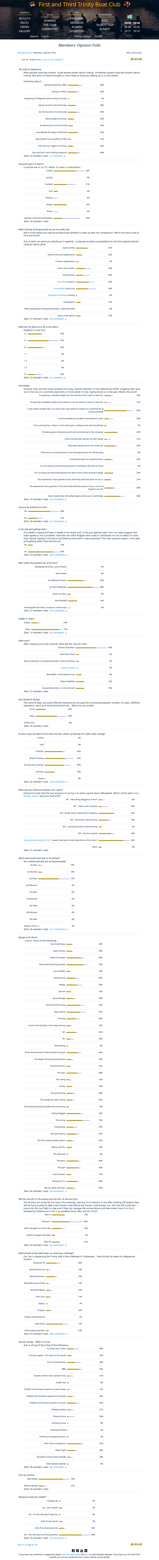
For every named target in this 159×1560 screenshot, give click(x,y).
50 (32, 1544)
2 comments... (58, 632)
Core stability (59, 288)
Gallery (24, 31)
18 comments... (59, 781)
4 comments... (58, 499)
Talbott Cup (105, 25)
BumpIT (105, 29)
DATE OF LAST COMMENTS (53, 60)
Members (77, 22)
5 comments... (58, 1537)
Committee (50, 29)
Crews (24, 27)
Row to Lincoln (68, 667)
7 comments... (58, 521)
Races (24, 22)
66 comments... (59, 1333)
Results (24, 18)
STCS (105, 20)
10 (26, 1544)
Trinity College (82, 36)
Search (34, 36)
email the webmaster (71, 1554)
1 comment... (57, 155)
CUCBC (98, 36)
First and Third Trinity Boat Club (79, 4)
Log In (45, 36)
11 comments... (59, 929)
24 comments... (59, 554)
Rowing (50, 20)
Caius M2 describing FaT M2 (37, 840)
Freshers (77, 18)
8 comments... (58, 1191)
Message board (24, 52)
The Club (49, 25)
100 (36, 1544)
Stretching (62, 281)
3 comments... (58, 318)
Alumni (77, 27)
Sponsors (77, 31)
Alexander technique (57, 295)
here (87, 1554)
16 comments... (59, 610)
